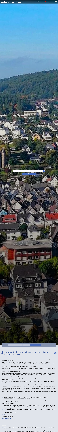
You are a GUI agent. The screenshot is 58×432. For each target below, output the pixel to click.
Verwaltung (19, 345)
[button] (44, 171)
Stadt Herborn (12, 345)
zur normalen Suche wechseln (28, 173)
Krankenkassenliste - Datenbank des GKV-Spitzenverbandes (16, 423)
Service (26, 345)
